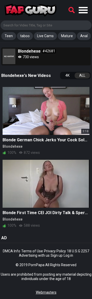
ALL (82, 75)
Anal (84, 36)
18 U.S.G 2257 (78, 251)
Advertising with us (34, 255)
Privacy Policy (55, 251)
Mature (67, 36)
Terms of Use (32, 251)
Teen (9, 36)
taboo (25, 36)
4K (67, 75)
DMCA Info (11, 251)
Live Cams (45, 36)
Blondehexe (12, 146)
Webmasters (46, 292)
